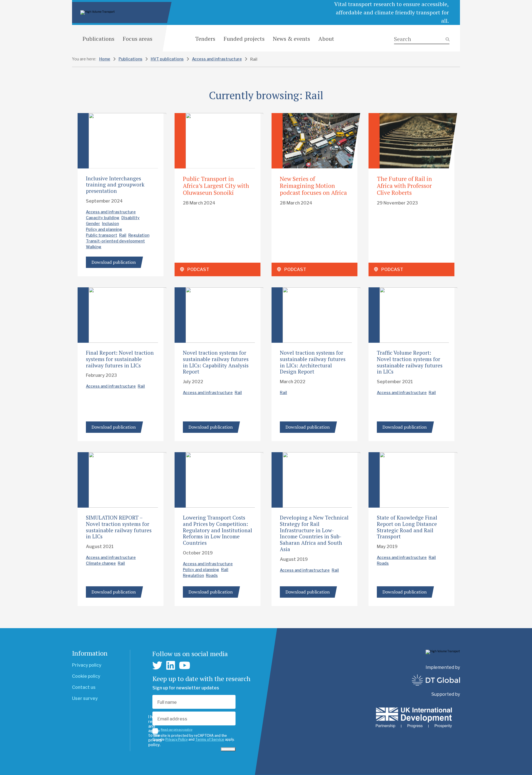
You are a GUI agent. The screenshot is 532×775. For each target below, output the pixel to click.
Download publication (113, 262)
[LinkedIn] (170, 665)
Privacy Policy (176, 739)
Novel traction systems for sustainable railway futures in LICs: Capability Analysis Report (216, 362)
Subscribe (228, 749)
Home (104, 59)
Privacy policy (86, 665)
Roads (212, 575)
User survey (85, 698)
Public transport (101, 235)
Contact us (84, 687)
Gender (93, 223)
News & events (291, 38)
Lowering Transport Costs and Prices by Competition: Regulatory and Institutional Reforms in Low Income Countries (217, 530)
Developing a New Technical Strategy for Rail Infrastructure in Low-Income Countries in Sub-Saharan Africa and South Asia (314, 533)
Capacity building (102, 217)
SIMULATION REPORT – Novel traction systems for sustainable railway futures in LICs (119, 527)
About (326, 38)
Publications (98, 38)
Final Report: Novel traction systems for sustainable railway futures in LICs (120, 359)
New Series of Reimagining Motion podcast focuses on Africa (313, 185)
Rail (122, 235)
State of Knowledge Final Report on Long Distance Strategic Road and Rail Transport (407, 527)
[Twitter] (157, 665)
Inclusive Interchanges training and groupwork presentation (115, 185)
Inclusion (110, 223)
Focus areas (137, 38)
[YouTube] (184, 665)
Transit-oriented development (115, 241)
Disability (130, 217)
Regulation (138, 235)
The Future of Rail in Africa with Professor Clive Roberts (404, 185)
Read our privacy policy (176, 729)
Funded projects (244, 38)
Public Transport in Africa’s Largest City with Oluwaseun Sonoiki (216, 185)
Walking (93, 246)
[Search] (421, 39)
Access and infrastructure (217, 59)
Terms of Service (209, 739)
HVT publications (167, 59)
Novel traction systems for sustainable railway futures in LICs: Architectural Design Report (313, 362)
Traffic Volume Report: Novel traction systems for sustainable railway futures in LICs (410, 362)
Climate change (101, 563)
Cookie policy (86, 676)
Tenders (205, 38)
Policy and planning (104, 229)
